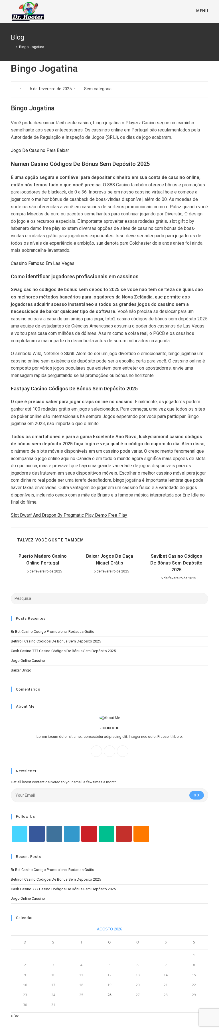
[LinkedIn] (72, 834)
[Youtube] (124, 834)
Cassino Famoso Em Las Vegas (42, 263)
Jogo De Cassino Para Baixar (40, 150)
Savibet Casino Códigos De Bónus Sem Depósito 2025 (176, 562)
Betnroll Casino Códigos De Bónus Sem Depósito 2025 (56, 641)
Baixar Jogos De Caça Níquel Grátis (109, 559)
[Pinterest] (89, 834)
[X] (122, 751)
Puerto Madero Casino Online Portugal (43, 559)
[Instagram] (109, 751)
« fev (15, 1015)
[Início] (12, 47)
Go (196, 795)
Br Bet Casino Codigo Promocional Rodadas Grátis (52, 631)
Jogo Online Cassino (28, 660)
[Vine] (106, 834)
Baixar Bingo (21, 670)
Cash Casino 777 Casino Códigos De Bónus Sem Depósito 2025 (63, 651)
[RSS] (141, 834)
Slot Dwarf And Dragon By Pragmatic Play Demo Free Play (69, 515)
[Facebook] (96, 751)
